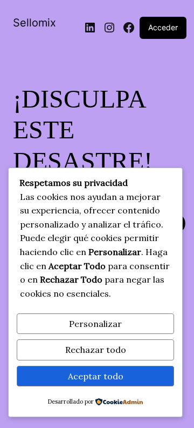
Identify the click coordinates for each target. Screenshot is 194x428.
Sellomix (34, 22)
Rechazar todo (95, 349)
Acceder (163, 27)
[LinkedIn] (90, 27)
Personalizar (95, 323)
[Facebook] (128, 27)
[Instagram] (109, 27)
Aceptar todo (95, 376)
